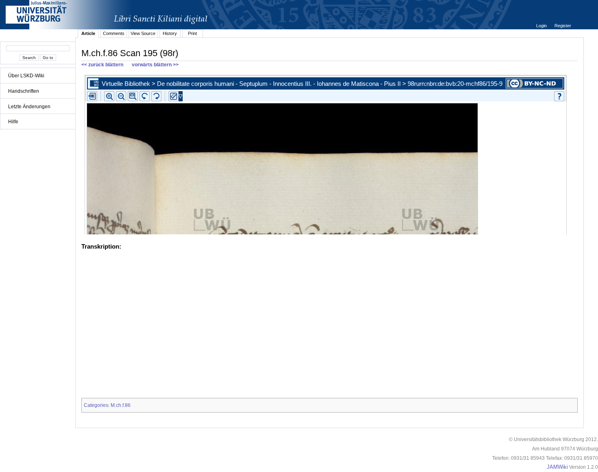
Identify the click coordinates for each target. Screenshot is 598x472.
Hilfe (13, 122)
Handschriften (23, 91)
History (170, 33)
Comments (113, 33)
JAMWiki (557, 467)
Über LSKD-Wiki (26, 76)
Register (562, 25)
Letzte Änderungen (29, 106)
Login (542, 25)
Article (88, 33)
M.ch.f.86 (121, 405)
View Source (143, 33)
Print (192, 33)
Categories (96, 405)
